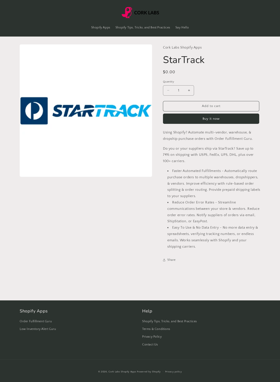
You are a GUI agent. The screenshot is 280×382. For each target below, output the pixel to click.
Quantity (168, 81)
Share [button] (171, 260)
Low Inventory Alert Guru (38, 329)
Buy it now (211, 119)
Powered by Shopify (149, 371)
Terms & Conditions (156, 329)
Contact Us (150, 344)
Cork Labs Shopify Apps (122, 371)
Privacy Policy (152, 337)
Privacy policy (173, 371)
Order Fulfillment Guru (36, 321)
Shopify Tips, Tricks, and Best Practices (169, 321)
